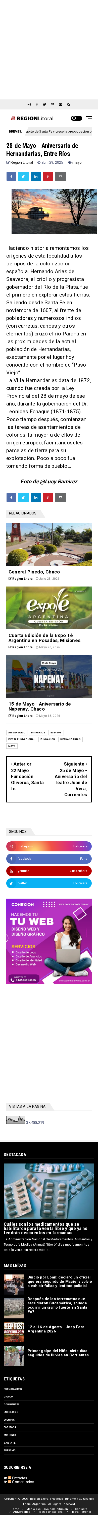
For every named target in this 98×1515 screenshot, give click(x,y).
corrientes (12, 1404)
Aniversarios (21, 1511)
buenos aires (13, 1389)
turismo (10, 1450)
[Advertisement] (49, 49)
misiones (10, 1435)
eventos (56, 732)
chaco (8, 1396)
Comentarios (22, 1482)
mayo (77, 162)
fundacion (47, 739)
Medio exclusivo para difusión (47, 1509)
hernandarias (70, 739)
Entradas (19, 1478)
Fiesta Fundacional (50, 1511)
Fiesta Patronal (81, 1511)
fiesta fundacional (21, 739)
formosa (10, 1427)
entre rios (38, 732)
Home (15, 1509)
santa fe (10, 1442)
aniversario (16, 732)
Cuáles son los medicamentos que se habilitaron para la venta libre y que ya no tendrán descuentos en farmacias (46, 1228)
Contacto (81, 1509)
